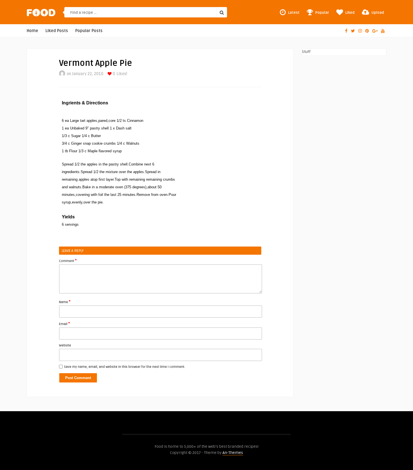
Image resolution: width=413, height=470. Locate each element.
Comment (68, 260)
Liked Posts (57, 30)
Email (64, 323)
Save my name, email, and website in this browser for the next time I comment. (124, 367)
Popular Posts (89, 30)
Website (65, 345)
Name (65, 301)
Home (32, 30)
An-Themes (233, 452)
